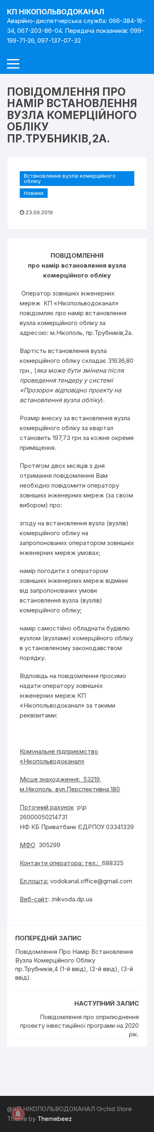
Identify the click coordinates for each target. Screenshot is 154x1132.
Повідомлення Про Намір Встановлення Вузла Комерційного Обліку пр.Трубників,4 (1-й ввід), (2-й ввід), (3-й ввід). (74, 964)
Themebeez (54, 1119)
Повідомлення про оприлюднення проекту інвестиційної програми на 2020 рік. (79, 1025)
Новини (34, 193)
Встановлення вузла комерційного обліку (70, 178)
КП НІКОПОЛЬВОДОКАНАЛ (55, 12)
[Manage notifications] (18, 1114)
